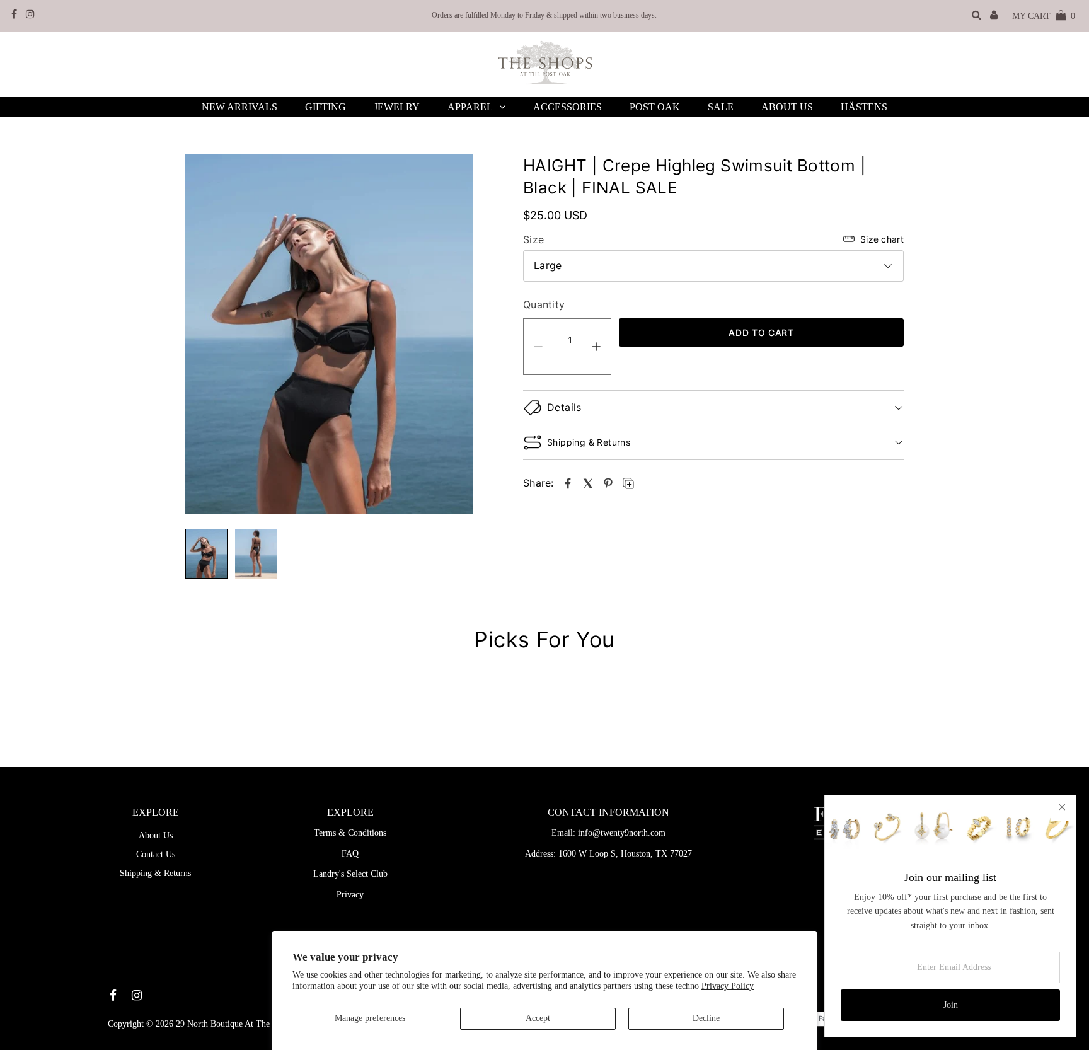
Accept (538, 1018)
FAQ (350, 853)
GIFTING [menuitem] (325, 106)
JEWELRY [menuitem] (397, 106)
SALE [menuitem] (721, 106)
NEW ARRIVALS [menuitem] (239, 106)
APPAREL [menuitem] (470, 106)
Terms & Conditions (350, 833)
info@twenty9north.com (622, 833)
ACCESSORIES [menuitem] (567, 106)
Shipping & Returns (155, 873)
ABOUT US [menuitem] (787, 106)
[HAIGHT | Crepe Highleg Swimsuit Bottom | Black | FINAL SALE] (568, 483)
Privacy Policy (727, 986)
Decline (706, 1018)
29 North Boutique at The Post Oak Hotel (251, 1024)
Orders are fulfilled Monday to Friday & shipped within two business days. (544, 15)
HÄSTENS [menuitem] (864, 106)
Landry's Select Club (350, 874)
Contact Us (155, 854)
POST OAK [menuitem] (655, 106)
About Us (156, 835)
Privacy (350, 894)
